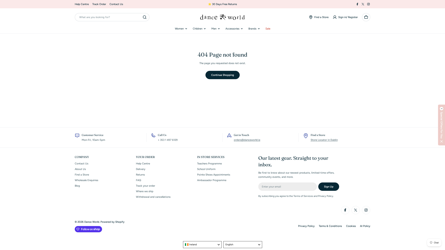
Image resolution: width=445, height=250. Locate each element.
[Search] (145, 17)
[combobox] (112, 17)
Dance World (91, 221)
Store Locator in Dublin (324, 139)
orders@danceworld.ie (247, 139)
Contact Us (116, 4)
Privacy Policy (306, 226)
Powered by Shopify (112, 221)
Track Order (99, 4)
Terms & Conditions (330, 226)
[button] (441, 125)
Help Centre (82, 4)
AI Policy (365, 226)
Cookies (351, 226)
